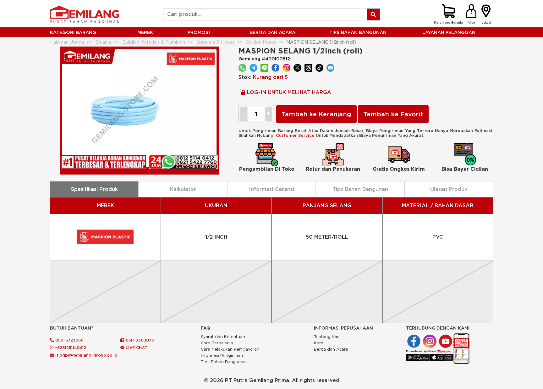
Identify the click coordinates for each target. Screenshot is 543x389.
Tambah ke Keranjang (316, 114)
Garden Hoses (261, 42)
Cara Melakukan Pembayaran (230, 349)
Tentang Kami (328, 336)
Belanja (103, 42)
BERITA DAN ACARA (272, 32)
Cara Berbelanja (217, 343)
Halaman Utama (67, 42)
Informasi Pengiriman (222, 355)
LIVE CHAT (135, 347)
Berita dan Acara (331, 349)
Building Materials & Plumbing (153, 42)
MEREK (145, 32)
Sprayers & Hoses (215, 42)
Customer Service (295, 135)
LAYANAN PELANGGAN (448, 32)
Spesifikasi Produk (94, 189)
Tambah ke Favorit (393, 114)
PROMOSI (199, 32)
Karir (318, 343)
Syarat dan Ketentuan (223, 336)
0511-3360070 (139, 339)
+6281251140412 (69, 347)
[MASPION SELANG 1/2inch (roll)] (140, 110)
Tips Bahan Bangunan (358, 32)
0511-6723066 (68, 339)
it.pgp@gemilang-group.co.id (86, 355)
